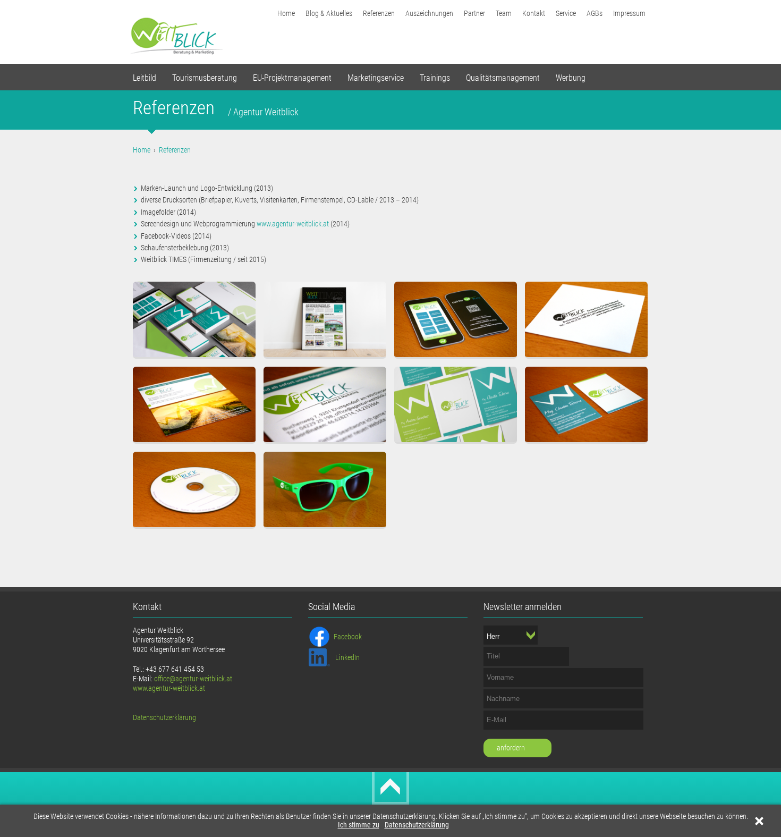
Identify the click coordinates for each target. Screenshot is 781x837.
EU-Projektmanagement (292, 78)
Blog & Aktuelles (328, 13)
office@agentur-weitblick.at (193, 678)
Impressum (629, 13)
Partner (474, 13)
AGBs (594, 13)
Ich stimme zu (358, 825)
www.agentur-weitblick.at (293, 223)
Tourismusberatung (204, 78)
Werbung (570, 78)
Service (566, 13)
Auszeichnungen (429, 13)
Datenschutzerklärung (417, 825)
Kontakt (533, 13)
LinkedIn (347, 657)
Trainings (435, 78)
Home (286, 13)
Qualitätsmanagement (503, 78)
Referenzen (379, 13)
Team (504, 13)
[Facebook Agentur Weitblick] (319, 636)
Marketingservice (375, 78)
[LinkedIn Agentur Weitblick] (319, 657)
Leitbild (144, 78)
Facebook (348, 636)
